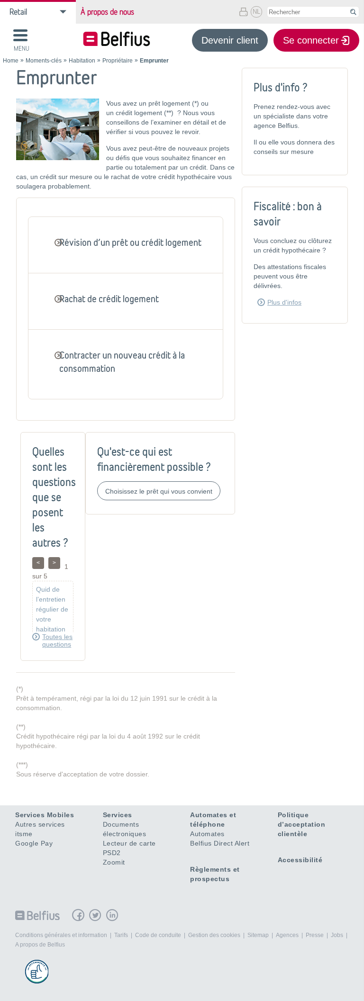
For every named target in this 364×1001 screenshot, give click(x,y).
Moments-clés (44, 60)
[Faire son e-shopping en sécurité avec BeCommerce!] (36, 971)
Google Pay (34, 843)
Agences (287, 935)
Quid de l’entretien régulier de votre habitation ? (52, 614)
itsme (24, 834)
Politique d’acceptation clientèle (302, 824)
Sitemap (258, 935)
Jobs (337, 935)
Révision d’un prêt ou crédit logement (130, 242)
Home (10, 60)
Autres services (40, 824)
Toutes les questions (57, 640)
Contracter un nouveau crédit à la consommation (122, 362)
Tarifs (121, 935)
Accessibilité (300, 860)
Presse (315, 935)
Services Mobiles (44, 815)
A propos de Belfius (40, 944)
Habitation (82, 60)
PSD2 (112, 853)
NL (256, 11)
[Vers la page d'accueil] (116, 40)
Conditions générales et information (61, 935)
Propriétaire (117, 60)
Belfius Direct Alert (219, 843)
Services (117, 815)
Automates (207, 834)
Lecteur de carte (129, 843)
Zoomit (114, 862)
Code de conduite (158, 935)
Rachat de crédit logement (109, 298)
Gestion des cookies (214, 935)
